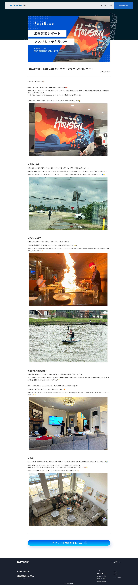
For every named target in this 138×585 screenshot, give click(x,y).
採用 (24, 5)
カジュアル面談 (117, 577)
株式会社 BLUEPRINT (102, 573)
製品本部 (103, 5)
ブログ (110, 5)
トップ (98, 570)
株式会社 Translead (101, 581)
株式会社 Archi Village (102, 578)
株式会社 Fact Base (101, 576)
